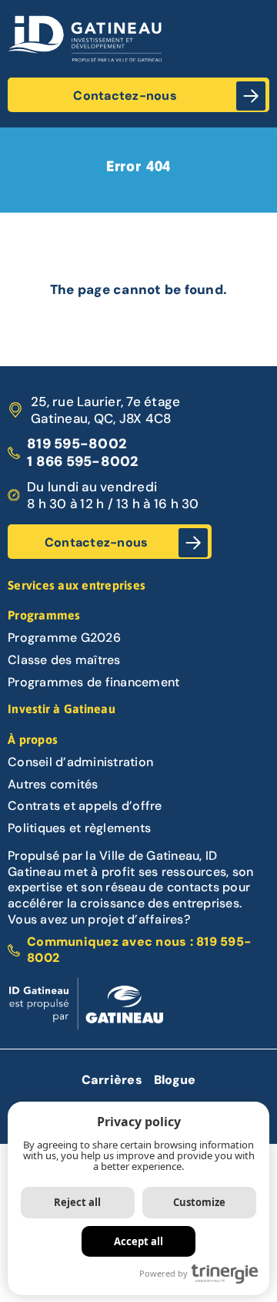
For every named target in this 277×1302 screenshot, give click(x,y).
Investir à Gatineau (61, 708)
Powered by (163, 1273)
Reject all (77, 1202)
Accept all (138, 1241)
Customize (199, 1202)
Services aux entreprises (76, 585)
